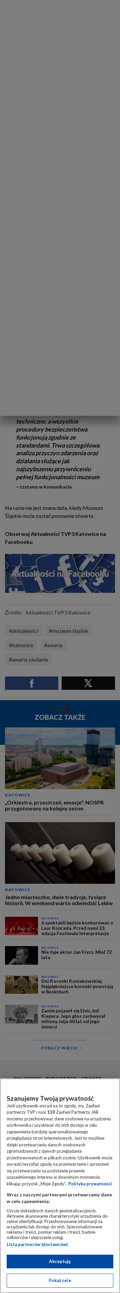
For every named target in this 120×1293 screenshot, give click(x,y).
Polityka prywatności (90, 1183)
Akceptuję (60, 1261)
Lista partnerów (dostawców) (37, 1244)
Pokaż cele (60, 1280)
